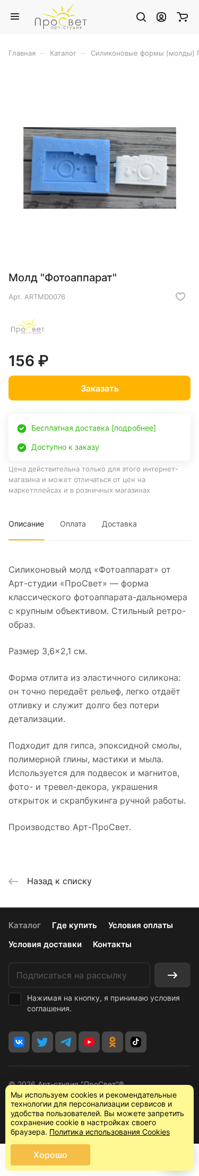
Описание (26, 523)
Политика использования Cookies (109, 1131)
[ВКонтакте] (19, 1042)
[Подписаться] (172, 975)
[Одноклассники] (112, 1042)
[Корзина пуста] (182, 16)
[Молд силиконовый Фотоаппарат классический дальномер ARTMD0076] (99, 168)
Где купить (74, 925)
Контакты (112, 944)
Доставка (119, 523)
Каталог (24, 925)
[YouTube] (89, 1042)
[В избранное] (180, 297)
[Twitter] (42, 1042)
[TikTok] (135, 1042)
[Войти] (161, 16)
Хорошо (50, 1155)
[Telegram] (65, 1042)
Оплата (73, 523)
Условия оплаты (140, 925)
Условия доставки (45, 944)
